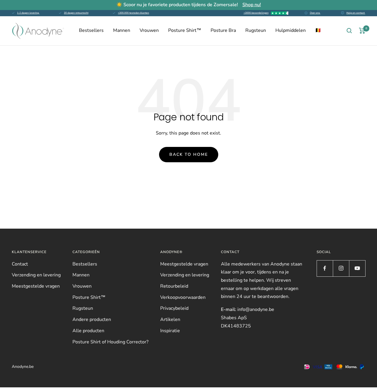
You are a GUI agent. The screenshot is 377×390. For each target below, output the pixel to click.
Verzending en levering (36, 275)
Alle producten (88, 330)
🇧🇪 (318, 30)
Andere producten (91, 319)
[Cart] (362, 31)
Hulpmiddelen (290, 30)
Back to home (188, 154)
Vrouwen (149, 30)
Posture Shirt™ (184, 30)
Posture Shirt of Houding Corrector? (110, 342)
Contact (20, 264)
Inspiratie (170, 330)
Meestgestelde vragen (36, 286)
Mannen (121, 30)
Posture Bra (223, 30)
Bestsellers (91, 30)
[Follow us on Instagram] (341, 268)
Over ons (315, 12)
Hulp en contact (355, 12)
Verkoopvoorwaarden (183, 297)
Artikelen (170, 319)
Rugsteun (255, 30)
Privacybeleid (174, 308)
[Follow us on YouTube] (357, 268)
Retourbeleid (174, 286)
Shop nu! (251, 4)
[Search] (349, 30)
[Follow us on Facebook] (325, 268)
